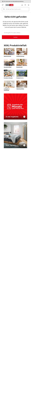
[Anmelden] (22, 5)
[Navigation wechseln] (2, 5)
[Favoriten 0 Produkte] (25, 5)
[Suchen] (4, 9)
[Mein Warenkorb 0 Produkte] (28, 5)
